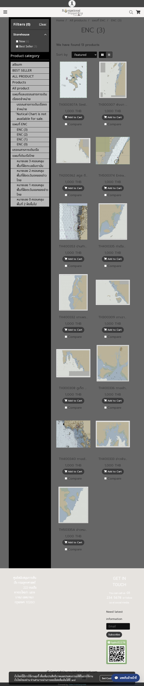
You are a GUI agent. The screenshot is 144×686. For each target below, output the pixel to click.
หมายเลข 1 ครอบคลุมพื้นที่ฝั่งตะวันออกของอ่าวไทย (32, 190)
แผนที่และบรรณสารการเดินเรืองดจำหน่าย (29, 96)
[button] (129, 12)
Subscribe (114, 634)
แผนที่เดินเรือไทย (23, 155)
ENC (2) (22, 134)
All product (20, 88)
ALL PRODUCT (23, 76)
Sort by (63, 54)
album (17, 64)
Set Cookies (108, 678)
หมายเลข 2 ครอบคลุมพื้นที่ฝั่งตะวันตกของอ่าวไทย (32, 175)
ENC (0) (22, 144)
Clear (42, 24)
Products (19, 82)
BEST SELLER (22, 70)
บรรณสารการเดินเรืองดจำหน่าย (32, 107)
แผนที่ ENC (19, 124)
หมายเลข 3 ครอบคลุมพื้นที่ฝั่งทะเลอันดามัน (30, 163)
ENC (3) (22, 129)
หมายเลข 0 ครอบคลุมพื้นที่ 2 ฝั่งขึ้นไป (30, 202)
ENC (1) (22, 139)
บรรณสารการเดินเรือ (25, 149)
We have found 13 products (77, 45)
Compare (75, 124)
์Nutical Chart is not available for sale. (31, 116)
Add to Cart (74, 117)
